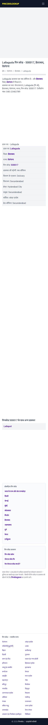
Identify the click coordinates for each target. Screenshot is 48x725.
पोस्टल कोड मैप (10, 559)
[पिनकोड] (10, 3)
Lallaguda (15, 148)
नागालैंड (4, 689)
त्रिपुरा (27, 689)
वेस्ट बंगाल (28, 710)
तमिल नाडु (5, 706)
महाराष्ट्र (5, 680)
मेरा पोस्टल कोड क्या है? (12, 564)
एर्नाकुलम (7, 539)
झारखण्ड (28, 667)
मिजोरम (27, 684)
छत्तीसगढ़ (28, 650)
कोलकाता (8, 510)
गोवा (26, 680)
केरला (27, 671)
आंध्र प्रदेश (29, 642)
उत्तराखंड (5, 710)
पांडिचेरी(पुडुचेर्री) (7, 646)
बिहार (4, 650)
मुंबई (6, 506)
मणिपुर (4, 684)
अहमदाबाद (8, 525)
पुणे (6, 529)
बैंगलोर (7, 515)
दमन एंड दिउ (6, 659)
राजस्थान (28, 701)
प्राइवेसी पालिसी (31, 721)
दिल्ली (6, 496)
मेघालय (27, 693)
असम (27, 646)
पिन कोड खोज (9, 554)
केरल (6, 534)
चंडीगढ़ (27, 697)
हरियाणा (4, 663)
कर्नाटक (4, 671)
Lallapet (8, 426)
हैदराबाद (39, 79)
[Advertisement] (24, 31)
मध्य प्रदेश (28, 676)
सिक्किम (27, 714)
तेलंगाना (10, 82)
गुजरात (27, 654)
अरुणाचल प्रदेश (7, 693)
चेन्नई (6, 501)
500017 (14, 165)
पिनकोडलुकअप (16, 577)
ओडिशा (4, 697)
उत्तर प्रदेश (28, 706)
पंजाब (4, 701)
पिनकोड (21, 721)
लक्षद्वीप (4, 676)
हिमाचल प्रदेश (29, 663)
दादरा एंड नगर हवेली (31, 659)
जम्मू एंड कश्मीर (7, 667)
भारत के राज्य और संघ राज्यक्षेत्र (15, 491)
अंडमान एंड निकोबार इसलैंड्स (11, 714)
